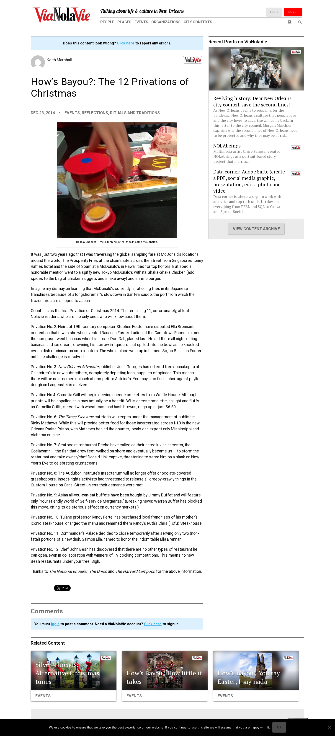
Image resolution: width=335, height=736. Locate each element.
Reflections (95, 113)
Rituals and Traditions (135, 113)
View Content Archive (256, 229)
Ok (279, 727)
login (55, 624)
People (107, 22)
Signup (293, 12)
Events (141, 22)
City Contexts (198, 22)
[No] (329, 727)
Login (274, 12)
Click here (125, 43)
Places (124, 22)
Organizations (165, 22)
